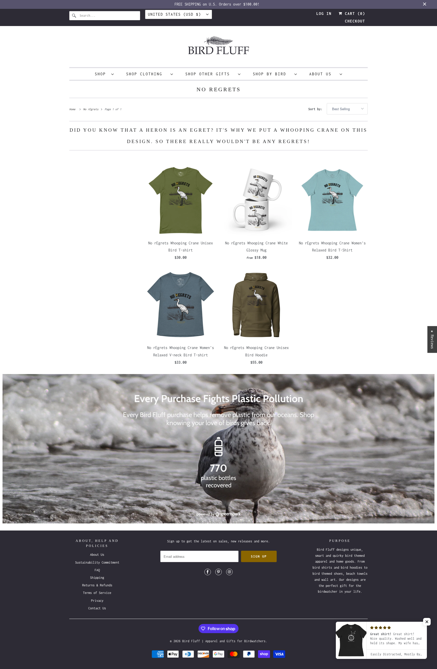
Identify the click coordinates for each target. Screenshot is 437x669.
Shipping (97, 578)
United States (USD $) (176, 14)
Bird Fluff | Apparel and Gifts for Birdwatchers (224, 641)
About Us (323, 74)
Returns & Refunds (97, 585)
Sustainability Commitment (97, 562)
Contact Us (97, 608)
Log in (324, 13)
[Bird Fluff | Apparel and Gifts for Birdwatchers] (218, 48)
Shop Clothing (147, 74)
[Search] (74, 15)
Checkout (355, 21)
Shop (102, 74)
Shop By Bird (272, 74)
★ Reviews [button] (432, 339)
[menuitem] (104, 74)
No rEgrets (218, 89)
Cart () (353, 13)
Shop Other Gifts (210, 74)
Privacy (97, 601)
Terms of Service (97, 593)
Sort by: (316, 109)
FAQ (97, 570)
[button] (427, 622)
